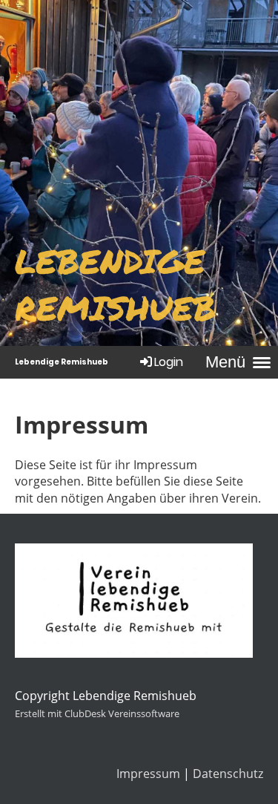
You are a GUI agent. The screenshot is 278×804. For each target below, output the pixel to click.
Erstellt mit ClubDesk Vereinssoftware (97, 713)
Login (168, 361)
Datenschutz (228, 773)
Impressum (148, 773)
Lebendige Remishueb (61, 362)
